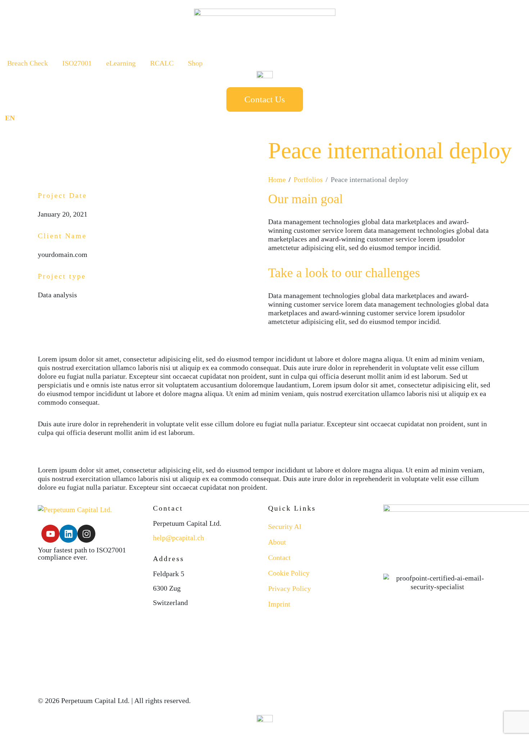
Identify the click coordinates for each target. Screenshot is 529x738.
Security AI (285, 526)
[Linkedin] (68, 534)
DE (27, 118)
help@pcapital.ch (178, 538)
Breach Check (27, 63)
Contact (279, 557)
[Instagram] (86, 534)
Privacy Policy (289, 588)
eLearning (121, 63)
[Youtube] (50, 534)
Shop (195, 63)
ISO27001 (77, 63)
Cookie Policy (288, 573)
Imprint (279, 604)
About (277, 542)
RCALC (161, 63)
